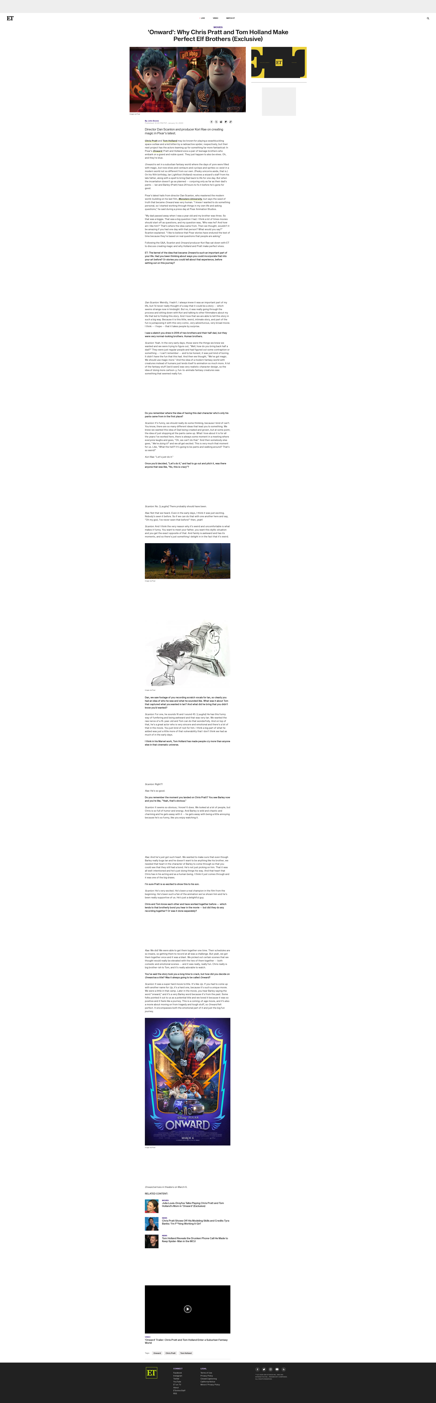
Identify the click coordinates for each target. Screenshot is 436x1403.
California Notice (208, 1077)
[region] (279, 49)
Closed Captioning (209, 1074)
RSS (175, 1089)
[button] (187, 1005)
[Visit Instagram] (270, 1065)
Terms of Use (206, 1068)
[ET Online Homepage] (10, 5)
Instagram (177, 1071)
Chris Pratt (151, 128)
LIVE (203, 5)
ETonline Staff (179, 1086)
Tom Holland (170, 128)
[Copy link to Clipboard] (231, 109)
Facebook (177, 1068)
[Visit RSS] (283, 1065)
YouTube (177, 1077)
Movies (218, 14)
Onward (157, 1049)
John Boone (153, 108)
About (176, 1083)
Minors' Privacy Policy (210, 1080)
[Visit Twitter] (264, 1065)
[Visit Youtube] (277, 1065)
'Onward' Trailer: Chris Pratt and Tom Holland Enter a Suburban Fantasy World (186, 1037)
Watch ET (230, 5)
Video (215, 5)
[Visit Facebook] (257, 1065)
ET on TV (177, 1080)
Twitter (176, 1074)
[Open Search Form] (428, 5)
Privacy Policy (207, 1071)
